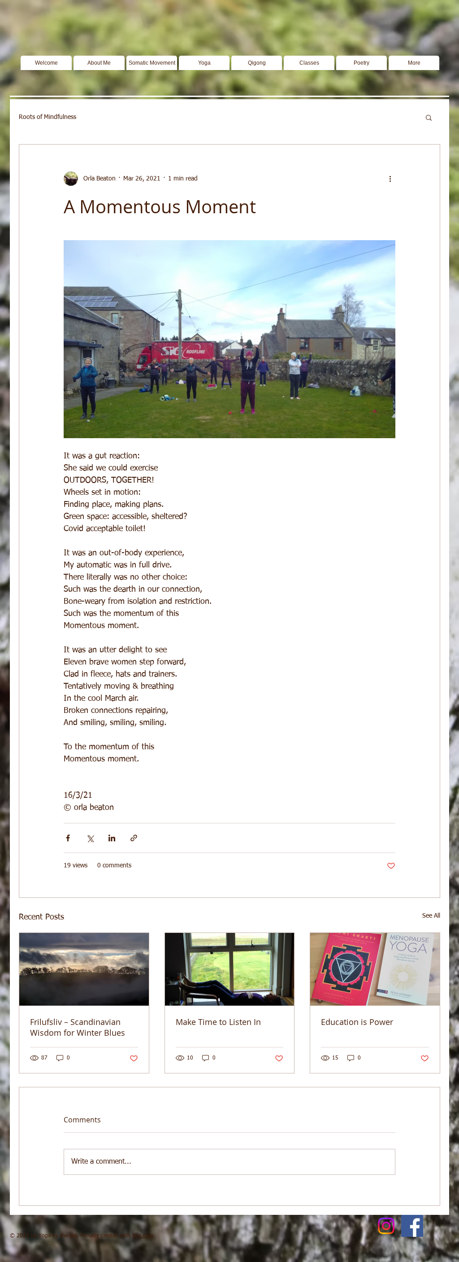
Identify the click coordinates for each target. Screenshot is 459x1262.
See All (431, 916)
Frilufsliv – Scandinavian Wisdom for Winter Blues (77, 1027)
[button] (428, 117)
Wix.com (142, 1236)
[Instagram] (386, 1226)
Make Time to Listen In (218, 1021)
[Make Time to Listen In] (229, 969)
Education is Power (357, 1021)
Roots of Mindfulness (47, 117)
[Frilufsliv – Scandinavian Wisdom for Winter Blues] (84, 969)
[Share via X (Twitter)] (90, 838)
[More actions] (390, 178)
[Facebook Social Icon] (412, 1226)
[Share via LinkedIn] (112, 838)
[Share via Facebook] (68, 838)
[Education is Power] (375, 969)
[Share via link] (134, 838)
